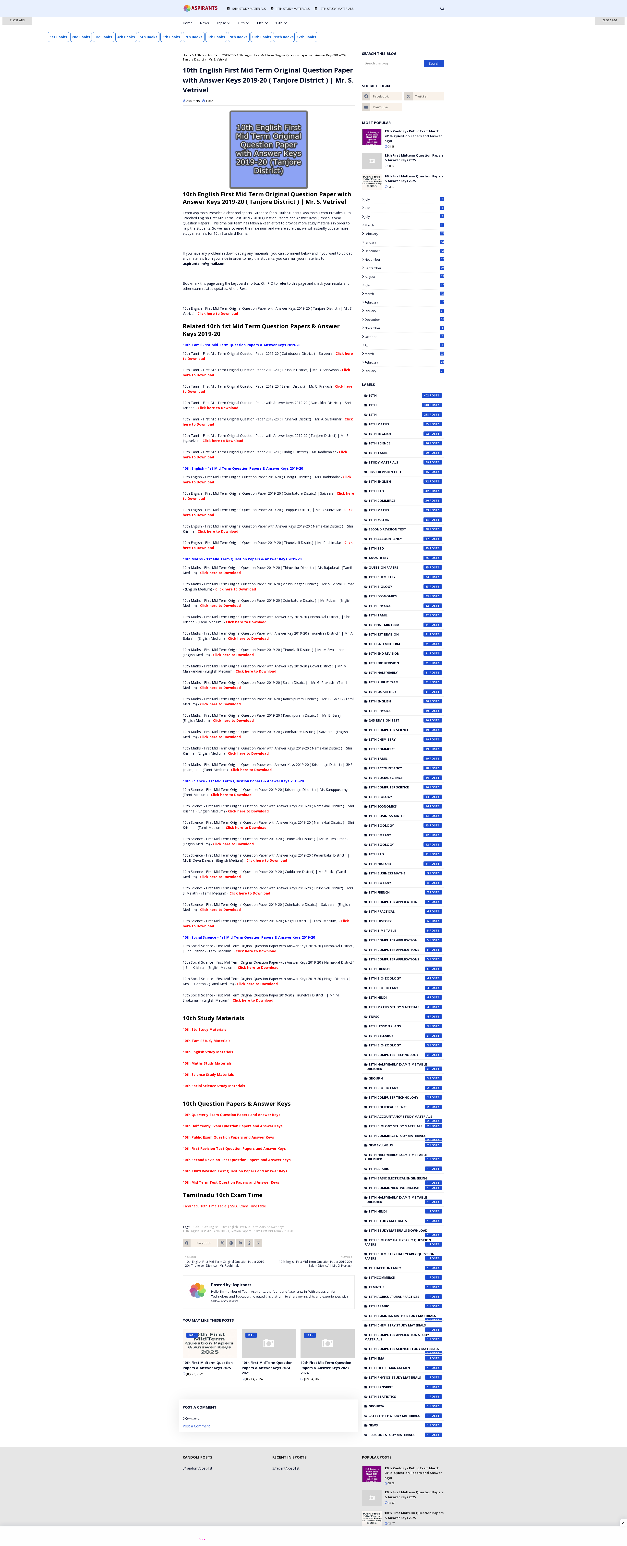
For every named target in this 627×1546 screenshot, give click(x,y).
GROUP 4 (399, 1078)
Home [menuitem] (188, 23)
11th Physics (399, 605)
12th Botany (399, 883)
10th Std (399, 854)
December (404, 251)
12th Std (399, 491)
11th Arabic (399, 1168)
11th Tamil (399, 615)
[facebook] (410, 23)
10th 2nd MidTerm (399, 644)
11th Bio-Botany (399, 1088)
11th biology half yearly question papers (397, 1242)
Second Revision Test (399, 529)
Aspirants (193, 101)
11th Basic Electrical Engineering (399, 1179)
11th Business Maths (399, 816)
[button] (17, 21)
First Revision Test (399, 472)
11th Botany (399, 835)
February (404, 234)
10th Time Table (399, 930)
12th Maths (399, 510)
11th (399, 405)
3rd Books (103, 37)
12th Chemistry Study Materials (399, 1326)
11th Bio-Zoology (399, 978)
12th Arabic (399, 1306)
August (404, 276)
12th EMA (399, 1358)
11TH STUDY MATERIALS (292, 8)
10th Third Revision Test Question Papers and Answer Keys (235, 1171)
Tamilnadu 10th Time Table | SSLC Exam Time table (224, 1206)
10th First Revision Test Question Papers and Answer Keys (234, 1148)
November (404, 259)
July (404, 199)
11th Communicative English (399, 1188)
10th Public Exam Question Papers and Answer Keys (228, 1137)
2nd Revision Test (399, 720)
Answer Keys (399, 558)
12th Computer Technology (399, 1055)
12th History (399, 921)
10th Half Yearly (399, 672)
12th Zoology (399, 844)
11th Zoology (399, 825)
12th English (399, 701)
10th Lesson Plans (399, 1026)
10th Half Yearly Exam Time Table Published (396, 1157)
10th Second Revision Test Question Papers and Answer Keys (237, 1159)
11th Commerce (399, 500)
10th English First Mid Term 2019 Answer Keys (252, 1227)
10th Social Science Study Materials (214, 1085)
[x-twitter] (419, 23)
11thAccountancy (399, 1268)
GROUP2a (399, 1406)
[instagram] (426, 23)
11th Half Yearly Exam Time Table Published (396, 1199)
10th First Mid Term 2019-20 (214, 55)
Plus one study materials (399, 1435)
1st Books (58, 37)
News (399, 1425)
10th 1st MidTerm (399, 625)
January (404, 242)
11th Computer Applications (399, 949)
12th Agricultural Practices (399, 1296)
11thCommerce (399, 1277)
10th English (210, 1227)
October (404, 336)
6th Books (171, 37)
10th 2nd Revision (399, 653)
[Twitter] (222, 1243)
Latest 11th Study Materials (399, 1415)
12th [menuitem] (278, 23)
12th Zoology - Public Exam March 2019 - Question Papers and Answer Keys (413, 136)
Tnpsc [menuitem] (221, 23)
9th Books (239, 37)
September (404, 268)
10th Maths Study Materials (207, 1063)
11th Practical (399, 911)
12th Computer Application (399, 902)
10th (196, 1227)
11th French (399, 892)
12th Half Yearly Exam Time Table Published (396, 1066)
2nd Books (81, 37)
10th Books (261, 37)
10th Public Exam (399, 682)
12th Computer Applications (399, 959)
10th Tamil (399, 453)
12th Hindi (399, 997)
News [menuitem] (204, 23)
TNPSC (399, 1016)
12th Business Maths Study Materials (402, 1316)
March (404, 225)
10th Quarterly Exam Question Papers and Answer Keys (231, 1114)
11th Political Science (399, 1107)
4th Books (126, 37)
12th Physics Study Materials (399, 1377)
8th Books (216, 37)
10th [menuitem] (241, 23)
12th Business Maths (399, 873)
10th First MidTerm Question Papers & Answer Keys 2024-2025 (267, 1367)
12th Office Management (399, 1368)
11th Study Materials (399, 1221)
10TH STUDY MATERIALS (248, 8)
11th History (399, 863)
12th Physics (399, 711)
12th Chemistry (399, 739)
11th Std (399, 548)
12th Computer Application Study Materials (396, 1337)
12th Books (306, 37)
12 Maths (399, 1287)
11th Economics (399, 596)
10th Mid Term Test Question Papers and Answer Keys (231, 1182)
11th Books (284, 37)
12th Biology (399, 797)
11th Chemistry (399, 577)
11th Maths (399, 519)
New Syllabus (399, 1145)
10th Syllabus (399, 1035)
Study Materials (399, 462)
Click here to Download (217, 313)
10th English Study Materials (208, 1052)
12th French (399, 969)
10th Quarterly (399, 691)
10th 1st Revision (399, 634)
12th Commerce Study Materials (399, 1136)
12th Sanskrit (399, 1387)
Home (187, 55)
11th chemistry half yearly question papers (399, 1256)
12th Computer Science (399, 787)
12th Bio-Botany (399, 988)
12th (399, 414)
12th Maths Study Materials (399, 1007)
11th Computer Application (399, 940)
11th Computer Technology (399, 1097)
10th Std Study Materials (204, 1029)
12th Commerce (399, 749)
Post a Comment (196, 1426)
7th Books (194, 37)
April (404, 345)
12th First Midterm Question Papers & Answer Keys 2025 (414, 157)
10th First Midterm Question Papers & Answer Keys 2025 (208, 1365)
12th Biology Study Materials (399, 1126)
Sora (202, 1539)
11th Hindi (399, 1211)
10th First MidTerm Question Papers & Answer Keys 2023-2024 (326, 1367)
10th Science (399, 443)
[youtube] (382, 107)
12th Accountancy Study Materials (400, 1117)
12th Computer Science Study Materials (404, 1350)
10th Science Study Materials (208, 1074)
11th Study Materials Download (399, 1231)
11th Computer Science (399, 730)
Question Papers (399, 567)
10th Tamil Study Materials (206, 1040)
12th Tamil (399, 758)
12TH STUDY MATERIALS (336, 8)
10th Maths (399, 424)
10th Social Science (399, 777)
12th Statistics (399, 1396)
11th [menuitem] (260, 23)
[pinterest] (435, 23)
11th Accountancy (399, 539)
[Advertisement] (17, 95)
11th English (399, 481)
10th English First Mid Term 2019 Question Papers (217, 1231)
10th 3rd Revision (399, 663)
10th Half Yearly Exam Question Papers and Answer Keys (233, 1126)
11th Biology (399, 586)
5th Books (148, 37)
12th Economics (399, 806)
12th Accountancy (399, 768)
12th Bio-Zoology (399, 1045)
